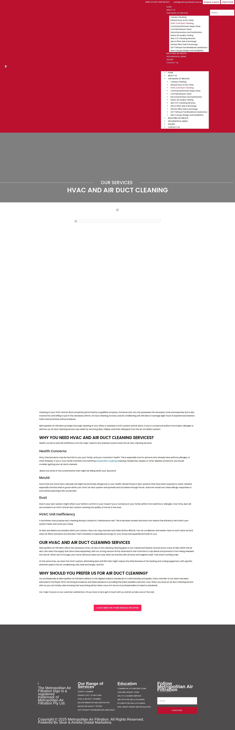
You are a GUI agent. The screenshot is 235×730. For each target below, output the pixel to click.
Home (168, 7)
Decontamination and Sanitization (186, 32)
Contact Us (172, 62)
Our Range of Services (177, 13)
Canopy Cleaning (178, 17)
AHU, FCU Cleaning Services (183, 38)
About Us (170, 10)
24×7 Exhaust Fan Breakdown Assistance (189, 47)
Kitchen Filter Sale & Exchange (184, 44)
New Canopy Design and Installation (187, 50)
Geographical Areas (176, 56)
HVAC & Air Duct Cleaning (182, 23)
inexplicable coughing (106, 460)
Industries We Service (176, 53)
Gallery (170, 59)
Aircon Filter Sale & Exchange (183, 41)
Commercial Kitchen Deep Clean (185, 26)
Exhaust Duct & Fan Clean (182, 20)
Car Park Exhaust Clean (181, 29)
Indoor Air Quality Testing (182, 35)
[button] (211, 2)
